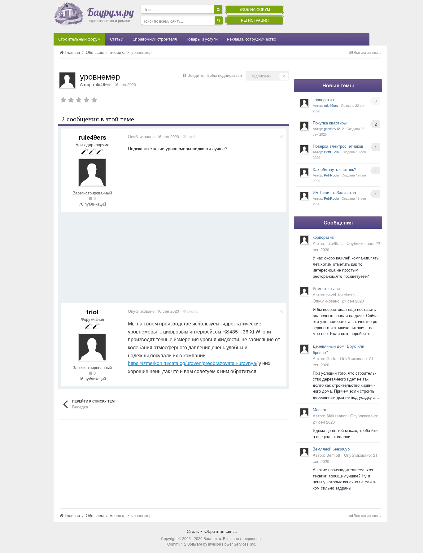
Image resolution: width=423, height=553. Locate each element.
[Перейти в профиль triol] (92, 347)
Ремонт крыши (326, 288)
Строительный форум (79, 39)
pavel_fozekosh (340, 295)
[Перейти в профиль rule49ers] (67, 80)
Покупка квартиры (330, 123)
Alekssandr (336, 416)
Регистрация (255, 20)
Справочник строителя (155, 39)
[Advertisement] (173, 259)
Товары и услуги (202, 39)
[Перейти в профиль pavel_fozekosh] (304, 291)
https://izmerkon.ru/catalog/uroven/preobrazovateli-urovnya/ (192, 363)
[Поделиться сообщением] (281, 136)
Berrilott (333, 455)
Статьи (116, 39)
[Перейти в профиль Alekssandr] (304, 412)
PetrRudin (331, 151)
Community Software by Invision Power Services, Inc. (211, 543)
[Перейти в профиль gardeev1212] (304, 126)
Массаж (320, 409)
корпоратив (323, 99)
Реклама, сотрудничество (251, 39)
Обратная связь (220, 531)
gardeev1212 (334, 128)
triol (92, 311)
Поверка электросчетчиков (338, 146)
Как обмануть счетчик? (334, 169)
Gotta (331, 358)
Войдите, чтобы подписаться (214, 75)
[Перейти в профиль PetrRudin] (304, 149)
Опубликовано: (153, 136)
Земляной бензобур (331, 449)
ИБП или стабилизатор (334, 192)
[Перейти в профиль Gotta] (304, 349)
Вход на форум (254, 9)
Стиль (193, 531)
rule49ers (102, 84)
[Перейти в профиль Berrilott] (304, 451)
